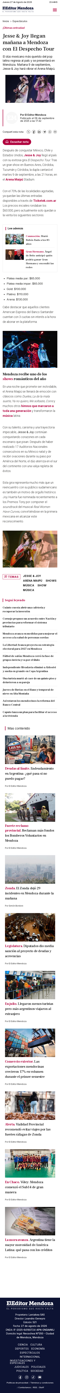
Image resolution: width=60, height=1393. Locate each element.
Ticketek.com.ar (44, 200)
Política (22, 1370)
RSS (35, 1387)
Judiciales (21, 1366)
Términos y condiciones (42, 1383)
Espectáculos (20, 21)
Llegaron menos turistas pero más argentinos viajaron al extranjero (29, 1009)
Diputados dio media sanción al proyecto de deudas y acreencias (29, 951)
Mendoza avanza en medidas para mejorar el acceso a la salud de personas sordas (30, 635)
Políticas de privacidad (17, 1383)
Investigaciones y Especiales (23, 1361)
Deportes (22, 1348)
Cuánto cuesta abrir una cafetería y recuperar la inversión (24, 609)
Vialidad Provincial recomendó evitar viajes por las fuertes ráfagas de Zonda (27, 1129)
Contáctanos (24, 1387)
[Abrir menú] (55, 10)
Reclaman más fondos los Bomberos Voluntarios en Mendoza (29, 835)
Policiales (38, 1366)
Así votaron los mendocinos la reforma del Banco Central (29, 702)
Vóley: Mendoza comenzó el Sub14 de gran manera (24, 1187)
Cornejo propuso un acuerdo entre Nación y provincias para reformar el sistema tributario (29, 622)
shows (8, 379)
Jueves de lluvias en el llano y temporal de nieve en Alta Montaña (28, 691)
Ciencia (23, 1344)
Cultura (36, 1344)
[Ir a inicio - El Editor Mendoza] (18, 10)
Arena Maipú (14, 179)
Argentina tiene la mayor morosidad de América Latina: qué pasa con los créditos (30, 1245)
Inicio (6, 21)
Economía (38, 1348)
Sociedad (37, 1370)
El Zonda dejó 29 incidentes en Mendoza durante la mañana (29, 893)
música (8, 415)
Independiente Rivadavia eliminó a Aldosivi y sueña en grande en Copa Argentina (29, 669)
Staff (41, 1387)
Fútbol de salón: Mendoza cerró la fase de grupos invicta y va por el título (28, 658)
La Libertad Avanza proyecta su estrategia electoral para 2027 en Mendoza (28, 647)
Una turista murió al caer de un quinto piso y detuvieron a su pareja (29, 680)
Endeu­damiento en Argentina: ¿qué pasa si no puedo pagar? (29, 773)
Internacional (30, 1356)
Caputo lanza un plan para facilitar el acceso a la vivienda (30, 714)
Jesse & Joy (32, 155)
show (42, 585)
